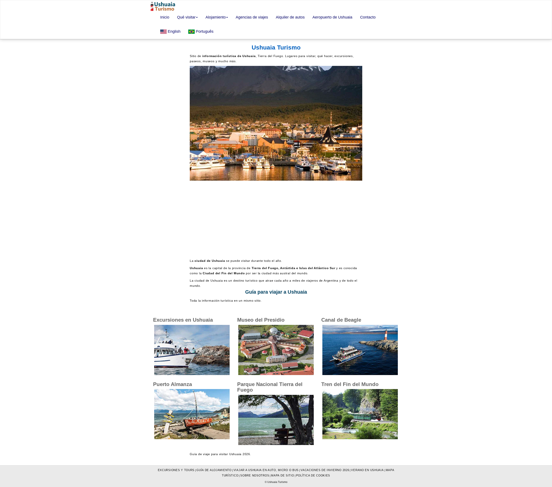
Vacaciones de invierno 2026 (325, 470)
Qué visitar (186, 17)
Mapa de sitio (282, 475)
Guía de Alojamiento (214, 470)
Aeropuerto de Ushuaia (332, 17)
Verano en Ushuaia (367, 470)
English (173, 31)
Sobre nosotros (254, 475)
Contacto (368, 17)
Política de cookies (313, 475)
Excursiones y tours (176, 470)
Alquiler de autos (290, 17)
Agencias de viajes (252, 17)
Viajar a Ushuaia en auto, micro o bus (266, 470)
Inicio (164, 17)
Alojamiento (215, 17)
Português (204, 31)
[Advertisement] (276, 219)
